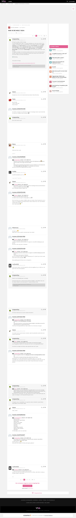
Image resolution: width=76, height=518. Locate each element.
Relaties (54, 50)
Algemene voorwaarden (26, 500)
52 (44, 35)
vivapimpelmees (18, 417)
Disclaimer (47, 502)
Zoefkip (14, 171)
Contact (41, 500)
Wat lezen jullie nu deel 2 (58, 57)
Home (9, 25)
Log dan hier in (30, 488)
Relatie (54, 49)
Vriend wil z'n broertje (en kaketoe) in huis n (58, 62)
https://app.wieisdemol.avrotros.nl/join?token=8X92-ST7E (23, 63)
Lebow (16, 184)
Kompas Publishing (48, 515)
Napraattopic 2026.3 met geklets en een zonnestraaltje (59, 77)
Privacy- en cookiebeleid (49, 500)
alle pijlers (22, 27)
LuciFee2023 (15, 264)
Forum (10, 1)
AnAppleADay (15, 39)
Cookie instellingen (31, 502)
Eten (54, 73)
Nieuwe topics (3, 3)
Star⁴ (16, 251)
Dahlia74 (16, 469)
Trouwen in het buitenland (58, 81)
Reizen (54, 82)
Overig (54, 68)
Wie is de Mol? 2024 (26, 25)
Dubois (14, 91)
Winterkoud (15, 227)
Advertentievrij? (40, 502)
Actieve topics (10, 3)
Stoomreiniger (55, 90)
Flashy (13, 99)
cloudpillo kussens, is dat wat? (59, 53)
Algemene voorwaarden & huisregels (22, 3)
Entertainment (16, 25)
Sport (54, 87)
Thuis (54, 54)
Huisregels (35, 500)
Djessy (14, 144)
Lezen (54, 58)
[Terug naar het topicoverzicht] (9, 28)
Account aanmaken (27, 485)
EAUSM (54, 66)
